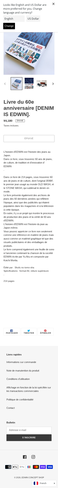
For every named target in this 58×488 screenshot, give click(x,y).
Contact (10, 408)
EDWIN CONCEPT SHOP (33, 477)
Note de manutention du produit (22, 370)
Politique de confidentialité (19, 399)
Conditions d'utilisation (18, 379)
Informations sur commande (21, 362)
